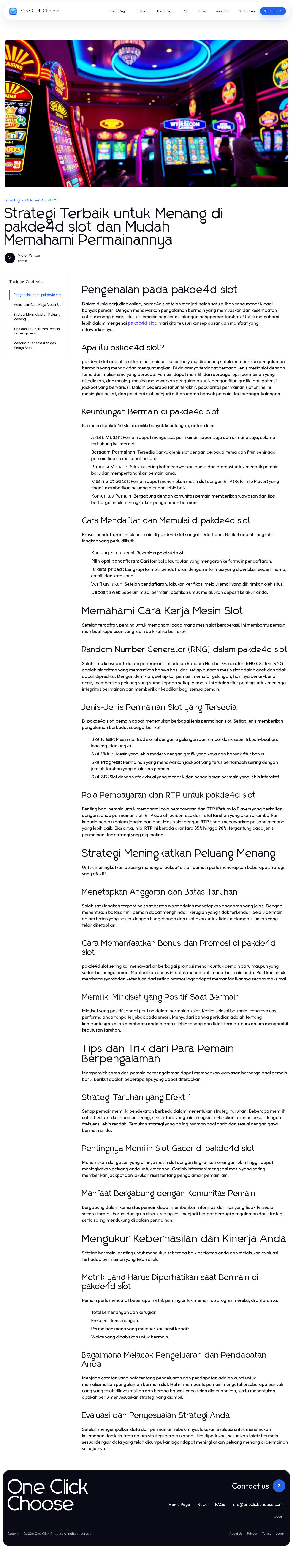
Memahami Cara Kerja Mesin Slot (38, 305)
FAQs (220, 1504)
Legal (280, 1533)
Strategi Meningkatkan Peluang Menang (37, 316)
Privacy (252, 1533)
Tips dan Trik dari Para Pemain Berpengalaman (37, 331)
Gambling (12, 200)
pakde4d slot (142, 323)
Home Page (179, 1504)
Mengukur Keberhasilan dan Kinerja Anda (35, 345)
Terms (266, 1533)
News (202, 1504)
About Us (235, 1533)
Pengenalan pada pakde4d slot (37, 295)
